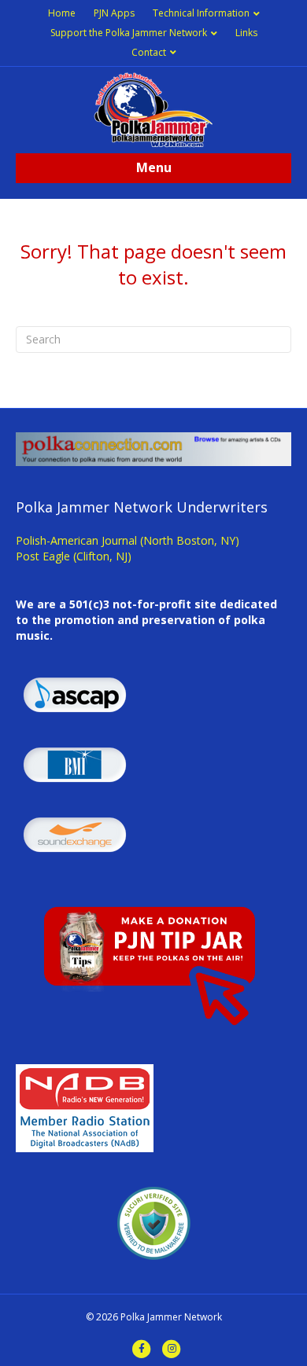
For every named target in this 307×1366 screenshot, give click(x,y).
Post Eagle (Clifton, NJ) (73, 556)
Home (62, 13)
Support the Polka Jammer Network (128, 32)
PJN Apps (114, 13)
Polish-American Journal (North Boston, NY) (127, 540)
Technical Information (201, 13)
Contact (148, 52)
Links (246, 32)
